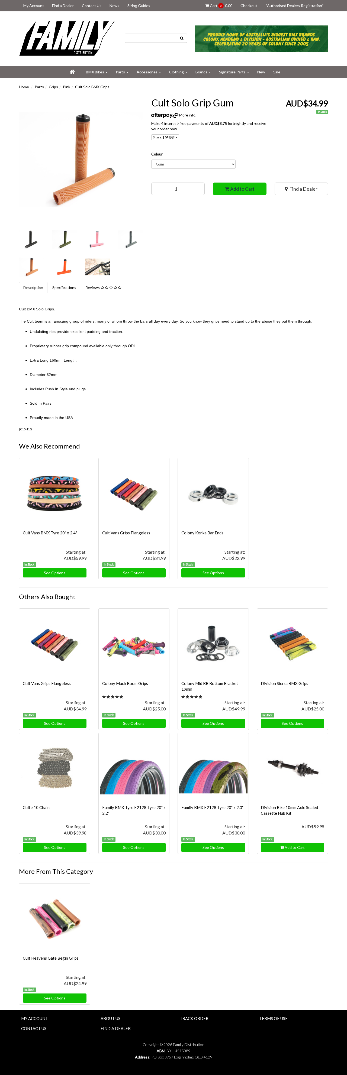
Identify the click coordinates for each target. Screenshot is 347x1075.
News (114, 5)
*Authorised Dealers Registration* (294, 5)
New (261, 72)
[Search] (182, 38)
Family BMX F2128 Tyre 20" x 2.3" (212, 807)
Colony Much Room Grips (125, 683)
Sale (276, 72)
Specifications (64, 287)
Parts (121, 72)
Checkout (248, 5)
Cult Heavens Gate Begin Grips (51, 958)
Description (33, 287)
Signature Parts (232, 72)
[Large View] (31, 239)
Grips (53, 87)
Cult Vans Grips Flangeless (126, 532)
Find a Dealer (63, 5)
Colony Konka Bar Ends (202, 532)
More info (186, 115)
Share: (158, 137)
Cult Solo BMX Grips (92, 87)
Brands (201, 72)
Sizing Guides (138, 5)
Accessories (147, 72)
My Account (33, 5)
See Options (54, 572)
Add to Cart (242, 189)
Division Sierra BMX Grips (284, 683)
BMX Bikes (95, 72)
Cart (220, 5)
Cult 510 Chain (36, 807)
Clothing (177, 72)
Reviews (93, 287)
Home (24, 87)
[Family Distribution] (68, 38)
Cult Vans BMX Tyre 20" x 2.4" (50, 532)
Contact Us (91, 5)
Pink (66, 87)
